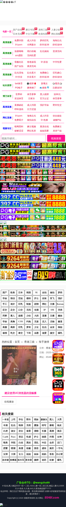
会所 (52, 442)
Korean (60, 304)
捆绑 (36, 460)
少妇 (28, 315)
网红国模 (55, 33)
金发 (52, 327)
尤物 (52, 321)
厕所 (52, 448)
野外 (28, 419)
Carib (5, 437)
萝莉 (60, 292)
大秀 (59, 419)
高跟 (12, 327)
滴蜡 (36, 431)
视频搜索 (56, 138)
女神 (59, 437)
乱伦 (44, 327)
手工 (5, 304)
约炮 (28, 321)
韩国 (28, 292)
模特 (28, 298)
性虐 (28, 437)
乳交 (12, 333)
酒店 (59, 431)
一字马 (59, 448)
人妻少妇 (55, 29)
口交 (20, 310)
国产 (5, 292)
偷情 (5, 333)
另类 (60, 310)
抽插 (44, 437)
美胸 (12, 321)
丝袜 (44, 298)
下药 (28, 333)
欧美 (12, 292)
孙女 (21, 431)
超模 (20, 315)
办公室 (59, 454)
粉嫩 (28, 448)
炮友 (59, 425)
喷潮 (13, 448)
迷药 (44, 460)
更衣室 (28, 460)
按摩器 (13, 460)
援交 (52, 333)
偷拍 (52, 292)
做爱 (44, 333)
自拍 (44, 292)
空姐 (20, 298)
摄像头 (44, 419)
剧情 (36, 304)
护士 (36, 298)
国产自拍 (17, 29)
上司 (13, 419)
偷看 (28, 431)
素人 (12, 315)
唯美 (21, 425)
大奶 (36, 315)
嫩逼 (60, 321)
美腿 (5, 327)
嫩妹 (60, 315)
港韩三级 (42, 29)
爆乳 (60, 333)
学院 (13, 442)
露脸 (36, 425)
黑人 (52, 419)
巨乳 (20, 304)
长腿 (44, 431)
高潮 (52, 431)
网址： (42, 356)
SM (52, 310)
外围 (52, 437)
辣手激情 (44, 341)
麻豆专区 (30, 29)
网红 (44, 304)
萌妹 (36, 419)
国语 (36, 448)
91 (36, 292)
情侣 (12, 298)
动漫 (36, 310)
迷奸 (12, 304)
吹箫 (52, 460)
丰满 (5, 425)
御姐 (60, 327)
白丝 (21, 442)
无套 (36, 321)
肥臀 (5, 448)
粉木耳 (21, 460)
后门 (59, 442)
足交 (12, 310)
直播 (44, 315)
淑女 (13, 431)
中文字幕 (30, 33)
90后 (44, 442)
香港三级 (29, 341)
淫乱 (36, 442)
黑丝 (28, 442)
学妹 (5, 298)
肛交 (5, 310)
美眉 (21, 448)
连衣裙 (5, 460)
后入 (44, 321)
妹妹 (36, 454)
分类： (42, 347)
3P (44, 310)
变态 (21, 437)
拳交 (20, 333)
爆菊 (52, 425)
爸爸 (52, 454)
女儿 (21, 454)
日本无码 (17, 33)
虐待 (44, 448)
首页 (17, 341)
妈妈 (44, 454)
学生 (21, 419)
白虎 (5, 431)
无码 (28, 310)
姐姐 (28, 454)
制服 (28, 304)
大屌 (13, 454)
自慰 (36, 333)
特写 (44, 425)
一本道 (5, 419)
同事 (5, 315)
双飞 (52, 298)
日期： (42, 352)
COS (20, 321)
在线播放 (9, 401)
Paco (13, 437)
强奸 (60, 298)
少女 (36, 327)
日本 (20, 292)
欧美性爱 (42, 33)
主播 (52, 304)
